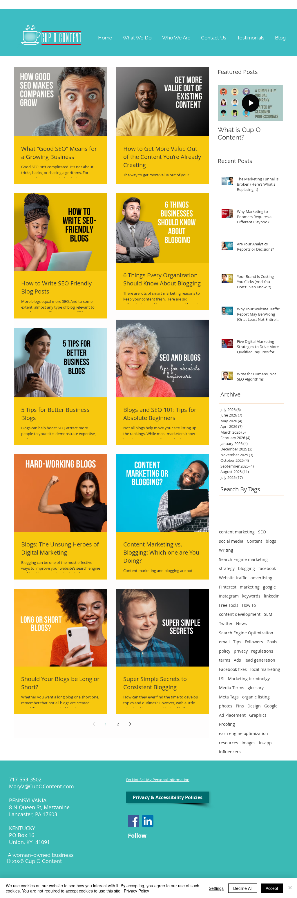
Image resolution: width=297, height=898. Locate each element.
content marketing (237, 532)
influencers (230, 751)
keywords (251, 596)
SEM (268, 614)
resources (228, 742)
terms (224, 660)
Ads (237, 660)
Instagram (229, 596)
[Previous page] (93, 724)
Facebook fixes (233, 669)
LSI (221, 678)
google (269, 587)
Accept (272, 888)
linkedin (272, 596)
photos (225, 706)
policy (224, 651)
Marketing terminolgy (249, 678)
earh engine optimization (243, 733)
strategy (227, 568)
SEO (262, 532)
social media (231, 541)
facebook (267, 568)
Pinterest (227, 587)
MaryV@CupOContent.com (41, 786)
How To (249, 605)
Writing (226, 550)
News (241, 623)
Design (254, 706)
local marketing (265, 669)
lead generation (260, 660)
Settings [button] (216, 888)
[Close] (290, 888)
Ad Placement (232, 715)
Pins (240, 706)
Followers (254, 641)
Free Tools (228, 605)
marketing (250, 587)
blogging (246, 568)
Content (254, 541)
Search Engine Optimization (246, 633)
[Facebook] (133, 821)
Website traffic (233, 577)
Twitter (226, 623)
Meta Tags (229, 697)
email (224, 641)
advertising (261, 577)
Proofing (227, 724)
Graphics (258, 715)
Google (271, 706)
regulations (262, 651)
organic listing (256, 697)
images (249, 742)
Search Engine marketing (243, 559)
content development (239, 614)
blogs (271, 541)
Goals (272, 641)
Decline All (242, 888)
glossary (256, 687)
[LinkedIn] (147, 821)
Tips (237, 641)
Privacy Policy (136, 891)
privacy (241, 651)
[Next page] (130, 724)
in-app (265, 742)
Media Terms (231, 687)
